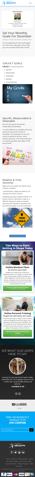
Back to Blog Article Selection (18, 236)
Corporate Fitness (11, 464)
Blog (29, 461)
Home (8, 459)
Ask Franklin (23, 461)
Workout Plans (23, 459)
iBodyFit (14, 469)
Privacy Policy (21, 471)
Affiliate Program (23, 464)
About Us (14, 459)
